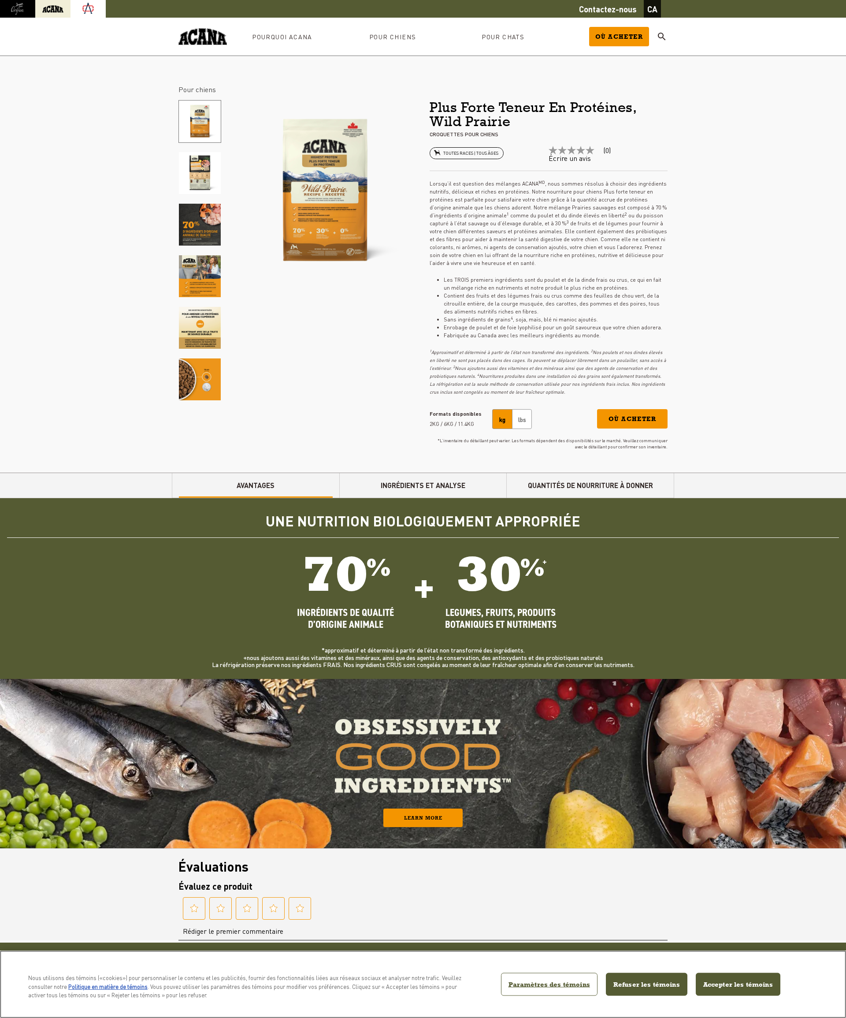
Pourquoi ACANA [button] (282, 37)
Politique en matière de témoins (108, 986)
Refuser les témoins (646, 984)
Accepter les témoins (738, 984)
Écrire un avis (570, 158)
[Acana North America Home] (202, 36)
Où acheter (619, 36)
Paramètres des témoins (549, 984)
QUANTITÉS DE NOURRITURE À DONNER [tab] (590, 485)
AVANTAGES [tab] (256, 485)
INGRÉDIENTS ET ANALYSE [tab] (423, 485)
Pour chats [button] (503, 37)
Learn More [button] (423, 818)
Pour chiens (197, 89)
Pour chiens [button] (392, 37)
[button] (632, 419)
